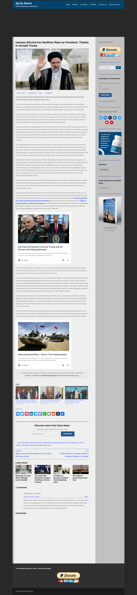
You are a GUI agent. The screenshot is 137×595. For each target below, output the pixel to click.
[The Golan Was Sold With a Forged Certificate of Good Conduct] (43, 469)
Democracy (38, 442)
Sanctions (39, 445)
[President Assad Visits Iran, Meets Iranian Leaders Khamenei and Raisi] (27, 392)
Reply (87, 496)
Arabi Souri (32, 93)
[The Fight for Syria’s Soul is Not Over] (81, 469)
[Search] (118, 67)
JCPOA (18, 445)
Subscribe (67, 434)
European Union (64, 442)
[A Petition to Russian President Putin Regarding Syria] (62, 469)
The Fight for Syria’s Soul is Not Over (80, 478)
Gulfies (48, 165)
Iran (40, 93)
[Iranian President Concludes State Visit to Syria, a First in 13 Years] (51, 392)
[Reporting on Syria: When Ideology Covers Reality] (24, 469)
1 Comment (48, 93)
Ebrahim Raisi (47, 442)
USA (49, 445)
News (28, 445)
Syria (45, 445)
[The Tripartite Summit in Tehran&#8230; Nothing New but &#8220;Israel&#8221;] (76, 392)
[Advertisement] (68, 23)
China (31, 442)
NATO (23, 445)
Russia (33, 445)
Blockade (25, 442)
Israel (81, 442)
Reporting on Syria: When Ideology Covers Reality (23, 478)
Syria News (24, 3)
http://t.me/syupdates (49, 375)
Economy (56, 442)
